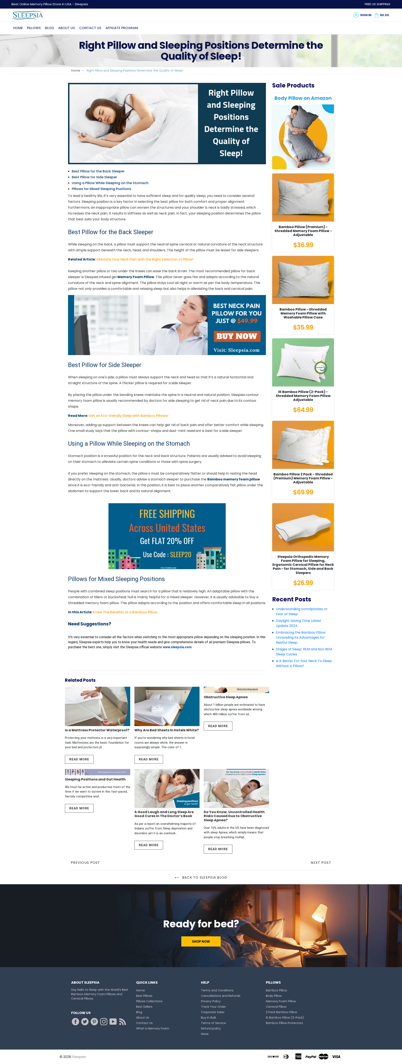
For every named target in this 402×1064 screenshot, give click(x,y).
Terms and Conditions (217, 990)
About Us (66, 28)
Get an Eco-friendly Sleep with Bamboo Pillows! (128, 415)
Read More (79, 759)
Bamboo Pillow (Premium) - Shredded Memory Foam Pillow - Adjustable (303, 231)
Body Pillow (274, 996)
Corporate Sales (212, 1012)
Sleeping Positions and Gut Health (95, 779)
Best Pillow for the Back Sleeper (98, 171)
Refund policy (211, 1028)
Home (18, 28)
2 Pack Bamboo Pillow (281, 1012)
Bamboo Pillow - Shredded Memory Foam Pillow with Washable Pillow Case (303, 313)
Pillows (34, 28)
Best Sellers (144, 1007)
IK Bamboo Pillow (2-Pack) (285, 1017)
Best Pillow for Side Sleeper (94, 177)
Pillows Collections (149, 1001)
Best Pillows (144, 996)
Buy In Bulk (208, 1017)
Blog (49, 28)
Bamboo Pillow (276, 990)
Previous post (85, 862)
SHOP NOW (201, 941)
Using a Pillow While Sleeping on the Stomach (110, 183)
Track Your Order (213, 1007)
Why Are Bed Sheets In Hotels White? (166, 730)
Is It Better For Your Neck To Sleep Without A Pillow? (304, 663)
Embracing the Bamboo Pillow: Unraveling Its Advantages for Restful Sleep (301, 637)
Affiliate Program (122, 28)
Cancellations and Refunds (220, 996)
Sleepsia (79, 1056)
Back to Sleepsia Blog (204, 877)
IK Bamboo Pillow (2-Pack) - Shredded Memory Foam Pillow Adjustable (303, 395)
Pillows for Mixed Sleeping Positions (101, 188)
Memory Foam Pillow (281, 1001)
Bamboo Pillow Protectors (284, 1023)
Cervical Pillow (276, 1007)
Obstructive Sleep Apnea (226, 697)
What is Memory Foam (152, 1028)
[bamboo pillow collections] (167, 325)
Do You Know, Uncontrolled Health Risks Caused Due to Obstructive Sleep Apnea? (234, 816)
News (205, 1034)
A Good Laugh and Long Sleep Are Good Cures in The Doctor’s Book (164, 814)
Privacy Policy (211, 1001)
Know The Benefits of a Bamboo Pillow (125, 612)
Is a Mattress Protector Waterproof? (97, 730)
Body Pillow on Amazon (303, 98)
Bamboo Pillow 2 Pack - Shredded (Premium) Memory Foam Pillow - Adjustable (303, 478)
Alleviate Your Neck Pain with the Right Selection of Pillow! (144, 259)
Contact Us (90, 28)
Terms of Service (213, 1023)
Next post (321, 862)
